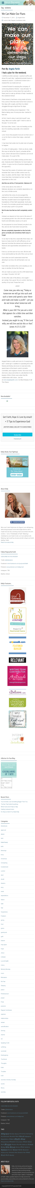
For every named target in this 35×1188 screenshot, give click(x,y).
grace (2, 928)
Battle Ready (4, 842)
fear (2, 908)
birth (2, 846)
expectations (4, 895)
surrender (3, 1051)
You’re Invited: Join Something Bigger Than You (14, 801)
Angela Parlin (21, 17)
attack (2, 834)
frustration (20, 1142)
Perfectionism (5, 993)
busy (2, 854)
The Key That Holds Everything (9, 804)
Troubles (3, 1071)
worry (12, 1155)
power (10, 1150)
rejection (3, 1014)
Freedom (3, 916)
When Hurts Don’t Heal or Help (9, 806)
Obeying (3, 985)
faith (9, 20)
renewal (12, 1152)
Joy (3, 1147)
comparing (30, 1133)
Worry (2, 1088)
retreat (2, 1022)
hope (2, 948)
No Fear (3, 981)
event (2, 891)
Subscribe (17, 435)
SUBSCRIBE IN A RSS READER (9, 556)
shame (3, 1034)
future (26, 1142)
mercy (2, 965)
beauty (17, 1134)
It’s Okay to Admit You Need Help (10, 812)
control (6, 20)
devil (2, 875)
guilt (2, 936)
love (13, 1147)
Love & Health (5, 961)
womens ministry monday (8, 1079)
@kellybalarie (9, 560)
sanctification (5, 1026)
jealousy (25, 1144)
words (3, 1084)
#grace (5, 1134)
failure (2, 899)
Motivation (4, 977)
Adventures (4, 826)
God (2, 924)
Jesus (2, 953)
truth (2, 1075)
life (8, 1147)
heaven (3, 940)
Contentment (4, 867)
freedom (13, 1142)
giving (2, 920)
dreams (3, 883)
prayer (2, 998)
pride (20, 1150)
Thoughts (3, 1063)
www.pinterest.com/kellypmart (15, 567)
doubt (2, 879)
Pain (22, 1147)
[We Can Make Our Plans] (17, 44)
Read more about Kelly (7, 542)
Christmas (4, 858)
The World (4, 1059)
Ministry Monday (5, 969)
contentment (5, 1136)
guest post (4, 932)
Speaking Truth (5, 1043)
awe (2, 838)
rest (16, 1152)
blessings (3, 850)
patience (27, 1147)
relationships (4, 1018)
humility (19, 1144)
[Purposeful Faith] (17, 2)
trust (3, 1155)
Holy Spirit (4, 944)
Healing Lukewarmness (7, 809)
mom (2, 973)
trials (24, 20)
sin (2, 1039)
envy (2, 887)
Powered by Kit (17, 439)
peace (2, 989)
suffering (3, 1047)
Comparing (4, 863)
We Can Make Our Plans (13, 14)
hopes (14, 1144)
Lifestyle (3, 957)
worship (3, 1092)
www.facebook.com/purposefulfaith (17, 563)
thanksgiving (4, 1055)
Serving (3, 1030)
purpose (3, 1006)
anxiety (12, 1134)
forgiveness (4, 912)
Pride (2, 1002)
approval (3, 830)
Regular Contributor (16, 20)
